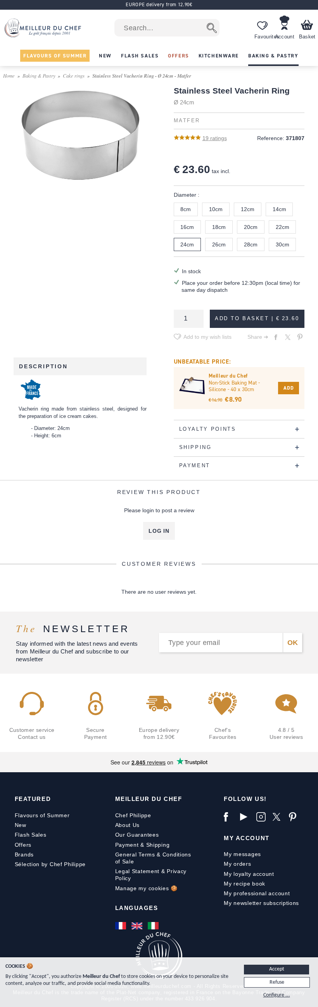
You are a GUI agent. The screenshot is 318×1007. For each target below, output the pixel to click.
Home (9, 75)
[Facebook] (230, 817)
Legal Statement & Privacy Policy (151, 874)
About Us (127, 825)
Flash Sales (31, 835)
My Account (246, 838)
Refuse (277, 982)
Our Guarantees (137, 835)
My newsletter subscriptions (261, 903)
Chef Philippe (133, 815)
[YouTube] (246, 817)
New (20, 825)
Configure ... (276, 995)
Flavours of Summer (42, 815)
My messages (242, 854)
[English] (137, 926)
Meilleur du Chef (148, 799)
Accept (276, 969)
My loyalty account (249, 874)
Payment (127, 845)
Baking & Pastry (38, 75)
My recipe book (244, 883)
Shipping (158, 845)
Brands (24, 854)
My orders (237, 864)
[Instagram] (262, 817)
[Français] (121, 926)
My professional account (257, 893)
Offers (23, 845)
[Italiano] (154, 926)
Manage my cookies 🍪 (146, 888)
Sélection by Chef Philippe (50, 864)
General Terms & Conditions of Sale (153, 858)
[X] (279, 817)
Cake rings (74, 75)
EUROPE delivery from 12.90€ (159, 4)
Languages (136, 908)
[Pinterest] (295, 817)
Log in (159, 531)
